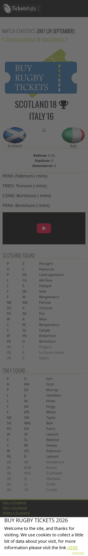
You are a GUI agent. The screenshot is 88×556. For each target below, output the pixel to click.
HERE (72, 547)
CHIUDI (78, 553)
